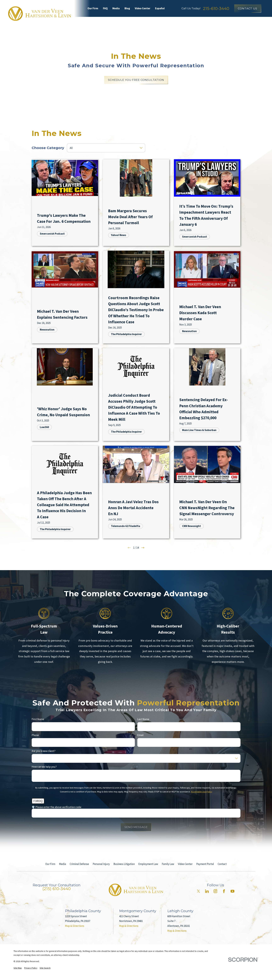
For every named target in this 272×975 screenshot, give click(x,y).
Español (160, 8)
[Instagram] (215, 891)
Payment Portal (205, 864)
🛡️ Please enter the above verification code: (57, 806)
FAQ (105, 8)
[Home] (39, 13)
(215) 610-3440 (56, 889)
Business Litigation (124, 864)
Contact (222, 864)
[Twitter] (198, 891)
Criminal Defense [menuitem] (88, 21)
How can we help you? (44, 766)
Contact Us (247, 8)
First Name (38, 719)
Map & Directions (74, 926)
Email (140, 735)
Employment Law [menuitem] (210, 21)
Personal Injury (101, 864)
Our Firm (93, 8)
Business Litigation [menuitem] (178, 21)
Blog (127, 8)
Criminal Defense (79, 864)
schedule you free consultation (136, 79)
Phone (35, 735)
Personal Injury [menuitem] (118, 21)
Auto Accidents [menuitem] (146, 21)
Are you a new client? (43, 750)
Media (116, 8)
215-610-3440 (216, 8)
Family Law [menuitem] (237, 21)
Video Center (142, 8)
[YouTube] (232, 891)
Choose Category (48, 148)
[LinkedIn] (207, 891)
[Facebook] (224, 891)
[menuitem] (18, 968)
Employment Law (148, 864)
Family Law (168, 864)
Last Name (143, 719)
